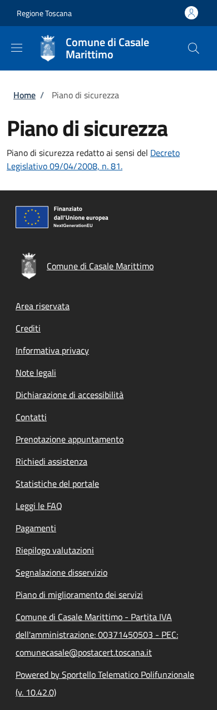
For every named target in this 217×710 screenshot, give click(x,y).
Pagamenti (36, 528)
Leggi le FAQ (39, 505)
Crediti (28, 328)
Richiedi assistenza (51, 461)
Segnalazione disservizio (61, 572)
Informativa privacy (52, 350)
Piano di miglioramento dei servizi (79, 594)
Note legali (36, 372)
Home (24, 95)
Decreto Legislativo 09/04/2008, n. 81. (93, 159)
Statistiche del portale (57, 483)
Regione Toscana (44, 13)
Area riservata (43, 306)
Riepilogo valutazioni (55, 550)
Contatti (31, 417)
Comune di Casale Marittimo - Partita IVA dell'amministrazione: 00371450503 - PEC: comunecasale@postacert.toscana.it (97, 634)
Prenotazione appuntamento (70, 439)
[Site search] (193, 48)
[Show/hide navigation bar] (17, 48)
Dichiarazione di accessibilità (70, 394)
